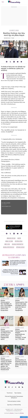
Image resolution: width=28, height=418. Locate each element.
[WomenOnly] (14, 2)
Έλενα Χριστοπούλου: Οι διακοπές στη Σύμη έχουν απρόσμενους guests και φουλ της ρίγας (21, 362)
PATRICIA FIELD (18, 241)
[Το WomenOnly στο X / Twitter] (15, 387)
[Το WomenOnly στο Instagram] (8, 387)
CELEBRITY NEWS (14, 30)
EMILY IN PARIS (9, 241)
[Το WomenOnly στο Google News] (19, 387)
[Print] (21, 62)
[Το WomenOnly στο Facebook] (5, 387)
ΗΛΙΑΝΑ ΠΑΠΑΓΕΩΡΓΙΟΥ (18, 244)
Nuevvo (11, 413)
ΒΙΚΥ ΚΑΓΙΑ (7, 244)
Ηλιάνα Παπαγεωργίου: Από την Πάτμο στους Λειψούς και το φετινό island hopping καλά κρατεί (7, 334)
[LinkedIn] (14, 62)
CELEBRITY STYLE (19, 327)
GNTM (19, 238)
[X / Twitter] (10, 62)
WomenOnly (14, 382)
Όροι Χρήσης (17, 393)
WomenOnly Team (9, 38)
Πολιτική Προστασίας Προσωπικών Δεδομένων (14, 397)
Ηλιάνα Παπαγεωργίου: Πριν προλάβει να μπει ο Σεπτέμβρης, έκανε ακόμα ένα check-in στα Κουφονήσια (6, 305)
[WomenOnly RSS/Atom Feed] (22, 387)
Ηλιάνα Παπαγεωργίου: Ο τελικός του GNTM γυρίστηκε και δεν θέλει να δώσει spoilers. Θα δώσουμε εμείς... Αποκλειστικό (6, 363)
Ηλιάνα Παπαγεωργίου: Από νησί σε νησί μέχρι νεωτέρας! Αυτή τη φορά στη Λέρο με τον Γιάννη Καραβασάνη (21, 305)
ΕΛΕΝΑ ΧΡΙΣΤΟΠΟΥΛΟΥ (9, 247)
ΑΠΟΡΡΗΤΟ (24, 417)
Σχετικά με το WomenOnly (14, 404)
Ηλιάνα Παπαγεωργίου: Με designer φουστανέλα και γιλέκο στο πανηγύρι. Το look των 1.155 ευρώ (21, 334)
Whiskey (22, 413)
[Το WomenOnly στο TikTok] (12, 387)
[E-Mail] (17, 62)
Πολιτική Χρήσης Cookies (14, 401)
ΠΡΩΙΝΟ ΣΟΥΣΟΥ (21, 247)
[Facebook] (6, 62)
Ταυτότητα (9, 393)
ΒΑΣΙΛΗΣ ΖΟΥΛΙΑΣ (11, 238)
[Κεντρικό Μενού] (3, 2)
